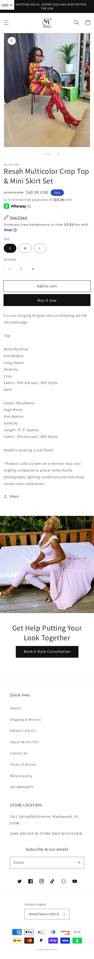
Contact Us (19, 753)
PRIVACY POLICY (23, 730)
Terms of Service (23, 764)
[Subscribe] (78, 862)
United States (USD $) (44, 914)
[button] (6, 22)
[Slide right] (58, 154)
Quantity (10, 259)
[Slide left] (35, 154)
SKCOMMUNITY (22, 787)
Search (15, 708)
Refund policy (21, 776)
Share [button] (14, 496)
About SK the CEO (24, 742)
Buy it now (47, 300)
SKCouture (51, 949)
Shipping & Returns (25, 719)
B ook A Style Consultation (47, 651)
